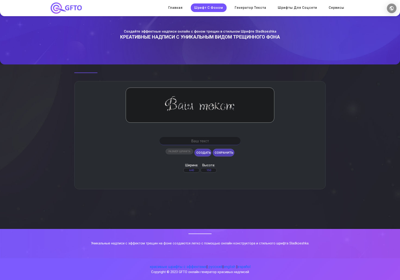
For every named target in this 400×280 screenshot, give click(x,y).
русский (215, 267)
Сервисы (336, 7)
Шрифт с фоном (208, 7)
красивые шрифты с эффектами (178, 267)
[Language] (392, 8)
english (229, 267)
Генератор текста (250, 7)
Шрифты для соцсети (297, 7)
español (244, 267)
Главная (175, 7)
